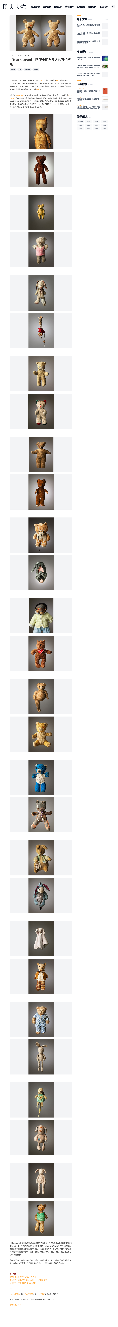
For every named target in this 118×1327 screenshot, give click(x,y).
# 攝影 (80, 125)
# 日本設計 (80, 121)
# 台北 (88, 128)
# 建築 (96, 125)
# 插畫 (104, 125)
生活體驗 (81, 6)
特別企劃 (58, 6)
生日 (57, 80)
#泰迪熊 (27, 69)
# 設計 (80, 128)
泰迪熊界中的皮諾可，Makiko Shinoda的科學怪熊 (28, 1280)
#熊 (20, 69)
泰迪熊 (40, 80)
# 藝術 (96, 128)
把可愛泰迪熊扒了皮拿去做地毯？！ (23, 1277)
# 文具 (104, 121)
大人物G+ (41, 1294)
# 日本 (88, 125)
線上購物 (35, 6)
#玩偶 (13, 69)
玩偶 (38, 89)
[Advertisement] (41, 1313)
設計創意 (46, 6)
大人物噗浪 (15, 1294)
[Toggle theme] (113, 6)
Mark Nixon (20, 95)
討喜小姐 (26, 55)
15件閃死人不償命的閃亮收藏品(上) (23, 1283)
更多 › (106, 20)
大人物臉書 (29, 1294)
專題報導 (103, 6)
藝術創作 (69, 6)
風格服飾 (92, 6)
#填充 (36, 69)
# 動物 (88, 121)
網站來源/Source (16, 1305)
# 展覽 (96, 121)
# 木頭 (104, 128)
